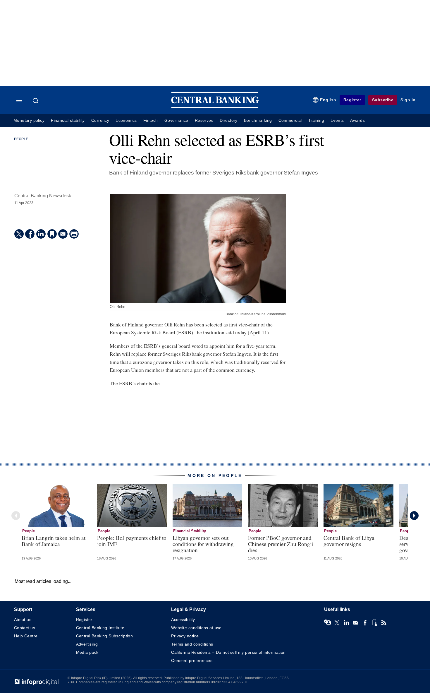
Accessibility (183, 619)
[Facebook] (30, 234)
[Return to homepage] (215, 107)
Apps (374, 622)
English (328, 99)
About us (22, 619)
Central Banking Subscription (104, 636)
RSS (383, 622)
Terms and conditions (192, 644)
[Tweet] (19, 234)
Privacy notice (185, 636)
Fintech (150, 120)
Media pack (87, 652)
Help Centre (26, 636)
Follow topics (327, 622)
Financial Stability (189, 531)
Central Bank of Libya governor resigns (349, 541)
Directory (229, 120)
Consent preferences (191, 660)
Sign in (408, 99)
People (21, 139)
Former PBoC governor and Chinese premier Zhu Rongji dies (280, 544)
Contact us (24, 627)
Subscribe (383, 99)
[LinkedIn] (41, 234)
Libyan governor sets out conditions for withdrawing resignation (203, 544)
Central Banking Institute (100, 627)
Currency (100, 120)
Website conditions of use (196, 627)
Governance (176, 120)
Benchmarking (258, 120)
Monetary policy (28, 120)
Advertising (87, 644)
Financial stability (68, 120)
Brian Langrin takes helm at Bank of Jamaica (53, 541)
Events (337, 120)
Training (316, 120)
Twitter (336, 622)
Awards (357, 120)
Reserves (204, 120)
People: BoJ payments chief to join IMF (131, 541)
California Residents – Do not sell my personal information (228, 652)
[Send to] (63, 234)
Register (352, 99)
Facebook (365, 622)
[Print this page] (74, 234)
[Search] (36, 100)
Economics (126, 120)
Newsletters (355, 622)
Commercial (290, 120)
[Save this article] (52, 234)
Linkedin (346, 622)
